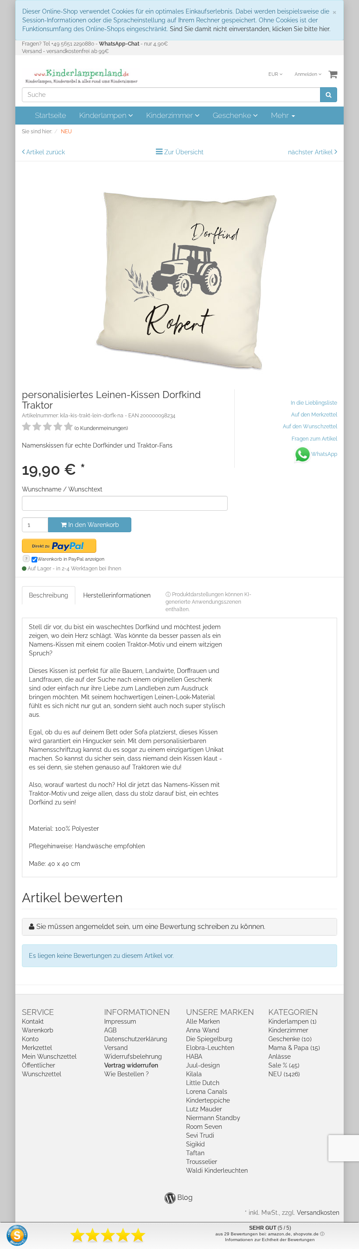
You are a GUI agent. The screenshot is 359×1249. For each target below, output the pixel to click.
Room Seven (204, 1126)
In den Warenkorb (93, 524)
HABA (194, 1056)
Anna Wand (202, 1030)
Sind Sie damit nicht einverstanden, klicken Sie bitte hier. (250, 28)
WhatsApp (324, 454)
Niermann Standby (213, 1117)
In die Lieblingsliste (314, 403)
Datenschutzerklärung (135, 1039)
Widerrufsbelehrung (133, 1056)
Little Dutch (202, 1082)
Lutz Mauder (204, 1109)
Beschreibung (48, 595)
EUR (273, 74)
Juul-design (203, 1065)
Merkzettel (37, 1047)
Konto (30, 1039)
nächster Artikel (311, 152)
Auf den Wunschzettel (310, 426)
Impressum (120, 1021)
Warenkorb (37, 1030)
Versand (116, 1047)
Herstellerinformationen (117, 595)
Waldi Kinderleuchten (217, 1170)
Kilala (194, 1074)
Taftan (195, 1152)
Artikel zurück (45, 152)
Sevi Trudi (200, 1135)
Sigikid (195, 1144)
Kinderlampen (103, 115)
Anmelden (306, 74)
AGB (110, 1030)
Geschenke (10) (290, 1039)
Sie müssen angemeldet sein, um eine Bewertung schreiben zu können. (150, 926)
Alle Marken (203, 1021)
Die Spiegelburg (209, 1039)
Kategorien (293, 1012)
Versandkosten (318, 1212)
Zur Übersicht (184, 152)
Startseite (50, 115)
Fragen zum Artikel (314, 439)
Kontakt (33, 1021)
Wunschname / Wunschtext (62, 489)
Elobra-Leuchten (210, 1047)
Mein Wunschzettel (49, 1056)
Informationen (137, 1012)
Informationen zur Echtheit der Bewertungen (270, 1239)
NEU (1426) (284, 1074)
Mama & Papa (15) (294, 1047)
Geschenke (233, 115)
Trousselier (201, 1161)
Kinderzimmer (170, 115)
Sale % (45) (283, 1065)
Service (38, 1012)
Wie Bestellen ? (126, 1074)
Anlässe (279, 1056)
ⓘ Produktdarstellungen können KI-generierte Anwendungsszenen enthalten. (208, 601)
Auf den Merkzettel (314, 415)
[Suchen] (328, 94)
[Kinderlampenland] (81, 76)
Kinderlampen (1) (292, 1021)
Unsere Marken (220, 1012)
